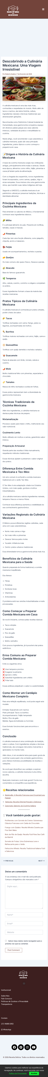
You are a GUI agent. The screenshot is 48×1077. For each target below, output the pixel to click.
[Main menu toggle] (43, 9)
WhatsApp (7, 1030)
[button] (24, 983)
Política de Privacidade (17, 1073)
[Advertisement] (24, 34)
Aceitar (34, 1073)
